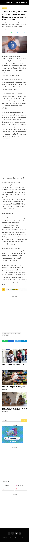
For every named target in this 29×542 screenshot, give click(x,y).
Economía (4, 8)
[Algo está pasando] (15, 2)
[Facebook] (5, 33)
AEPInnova (23, 537)
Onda (19, 333)
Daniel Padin (13, 333)
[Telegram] (24, 33)
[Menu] (2, 2)
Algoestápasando (5, 29)
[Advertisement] (14, 159)
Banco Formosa (5, 333)
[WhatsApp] (11, 33)
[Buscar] (27, 2)
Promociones (5, 335)
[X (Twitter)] (18, 33)
